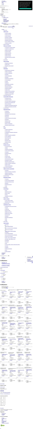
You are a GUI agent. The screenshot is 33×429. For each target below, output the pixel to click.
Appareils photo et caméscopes (9, 70)
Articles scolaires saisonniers (9, 150)
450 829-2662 (2, 390)
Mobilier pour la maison (8, 213)
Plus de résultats (2, 383)
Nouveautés (7, 241)
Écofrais (3, 422)
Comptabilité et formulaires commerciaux (11, 132)
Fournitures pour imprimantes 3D (10, 102)
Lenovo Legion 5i (4, 291)
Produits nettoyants (8, 54)
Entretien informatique (8, 75)
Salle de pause (6, 31)
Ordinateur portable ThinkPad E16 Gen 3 (4, 370)
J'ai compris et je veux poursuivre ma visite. (25, 8)
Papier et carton (7, 193)
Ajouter (11, 301)
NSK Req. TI (4, 262)
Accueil (3, 281)
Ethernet (4, 274)
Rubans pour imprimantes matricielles (10, 106)
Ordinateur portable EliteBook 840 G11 (12, 355)
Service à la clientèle (6, 20)
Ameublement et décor (7, 204)
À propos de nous (4, 1)
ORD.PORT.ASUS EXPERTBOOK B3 (20, 308)
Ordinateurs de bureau (6, 263)
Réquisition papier (8, 140)
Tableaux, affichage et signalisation (10, 163)
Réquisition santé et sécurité (9, 65)
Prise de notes (7, 139)
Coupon (3, 254)
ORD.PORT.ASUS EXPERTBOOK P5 (4, 339)
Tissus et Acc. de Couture (9, 229)
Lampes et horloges (8, 157)
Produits (3, 29)
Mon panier (5, 19)
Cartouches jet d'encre (8, 99)
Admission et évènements (9, 149)
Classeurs (6, 207)
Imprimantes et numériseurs (9, 78)
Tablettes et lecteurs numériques (10, 91)
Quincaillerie (7, 240)
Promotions (6, 224)
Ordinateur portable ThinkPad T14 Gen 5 (29, 354)
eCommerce (6, 410)
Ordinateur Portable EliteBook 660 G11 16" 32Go (21, 339)
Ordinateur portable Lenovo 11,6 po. (20, 292)
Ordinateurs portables (6, 265)
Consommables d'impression (8, 96)
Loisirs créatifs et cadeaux (9, 200)
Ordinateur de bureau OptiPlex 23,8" (4, 354)
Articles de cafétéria (8, 33)
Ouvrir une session (6, 17)
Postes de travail (7, 214)
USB (4, 275)
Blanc (4, 278)
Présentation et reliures (8, 160)
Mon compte (29, 259)
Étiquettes (6, 154)
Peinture (6, 194)
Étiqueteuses (7, 116)
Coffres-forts (7, 209)
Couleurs (1, 276)
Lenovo (3, 292)
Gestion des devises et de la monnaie (10, 118)
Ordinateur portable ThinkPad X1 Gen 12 (21, 354)
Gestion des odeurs (8, 51)
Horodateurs (7, 119)
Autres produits (6, 223)
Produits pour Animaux (8, 248)
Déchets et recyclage (8, 50)
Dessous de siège (7, 210)
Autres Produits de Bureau (9, 226)
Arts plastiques (6, 188)
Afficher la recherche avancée (4, 267)
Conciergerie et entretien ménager (10, 47)
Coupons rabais (4, 421)
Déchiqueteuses (7, 112)
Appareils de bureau (7, 109)
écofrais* (3, 296)
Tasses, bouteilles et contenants (9, 41)
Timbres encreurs (7, 164)
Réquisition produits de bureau (9, 161)
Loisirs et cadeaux (6, 198)
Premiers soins (7, 64)
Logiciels (6, 81)
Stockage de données (8, 88)
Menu (14, 26)
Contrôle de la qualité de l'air (9, 48)
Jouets (6, 243)
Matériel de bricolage (8, 191)
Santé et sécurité (6, 61)
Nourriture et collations (8, 37)
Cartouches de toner (8, 98)
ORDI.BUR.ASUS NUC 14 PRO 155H (29, 323)
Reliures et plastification (8, 123)
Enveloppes (7, 133)
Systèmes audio (7, 89)
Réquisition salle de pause (9, 40)
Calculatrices (7, 111)
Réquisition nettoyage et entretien (10, 57)
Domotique (6, 74)
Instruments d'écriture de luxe (9, 181)
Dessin (6, 190)
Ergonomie (6, 77)
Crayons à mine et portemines (9, 180)
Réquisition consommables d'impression (11, 105)
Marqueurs (6, 183)
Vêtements (6, 247)
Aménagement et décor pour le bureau (10, 206)
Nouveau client (5, 21)
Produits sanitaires (8, 251)
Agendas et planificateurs (9, 129)
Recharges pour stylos (8, 184)
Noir (4, 279)
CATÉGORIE (2, 270)
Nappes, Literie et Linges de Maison (10, 231)
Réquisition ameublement (9, 217)
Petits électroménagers (8, 38)
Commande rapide (6, 24)
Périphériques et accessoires (9, 84)
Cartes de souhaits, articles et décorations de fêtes (12, 244)
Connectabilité (2, 273)
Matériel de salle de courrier (9, 174)
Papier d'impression (8, 137)
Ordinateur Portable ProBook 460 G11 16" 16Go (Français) (13, 324)
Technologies (6, 68)
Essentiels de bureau (8, 153)
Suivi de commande (30, 261)
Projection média (7, 122)
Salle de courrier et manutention (9, 168)
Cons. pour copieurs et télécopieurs (10, 101)
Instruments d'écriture (7, 177)
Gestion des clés (7, 156)
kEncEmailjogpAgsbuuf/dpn (6, 392)
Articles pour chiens (8, 34)
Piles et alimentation (8, 85)
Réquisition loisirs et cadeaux (9, 201)
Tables (6, 220)
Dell (2, 355)
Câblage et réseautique (8, 71)
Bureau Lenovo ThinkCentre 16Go (28, 339)
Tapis (6, 58)
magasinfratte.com (7, 393)
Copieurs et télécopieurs (8, 73)
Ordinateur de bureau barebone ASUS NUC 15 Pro (13, 308)
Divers (6, 250)
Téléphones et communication (9, 92)
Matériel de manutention (8, 173)
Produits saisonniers (8, 55)
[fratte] (3, 4)
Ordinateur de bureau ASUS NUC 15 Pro (4, 323)
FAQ (2, 420)
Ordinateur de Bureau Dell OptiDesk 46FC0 (13, 371)
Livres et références (8, 136)
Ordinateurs (7, 82)
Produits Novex (4, 413)
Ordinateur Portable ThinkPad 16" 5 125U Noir (29, 307)
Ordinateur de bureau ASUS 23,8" (21, 323)
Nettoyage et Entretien (7, 45)
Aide (2, 2)
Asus (10, 309)
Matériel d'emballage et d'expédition (10, 171)
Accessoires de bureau (8, 146)
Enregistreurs (7, 115)
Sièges (6, 218)
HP (10, 293)
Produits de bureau (7, 144)
